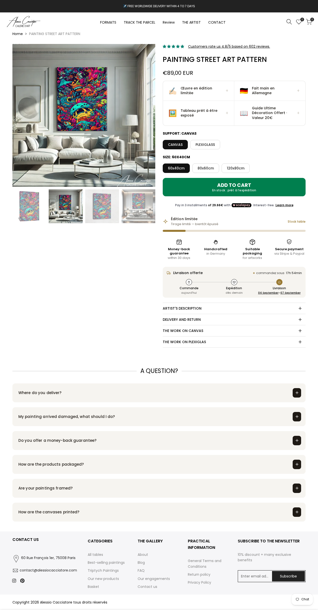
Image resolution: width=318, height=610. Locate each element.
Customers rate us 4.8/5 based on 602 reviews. (229, 46)
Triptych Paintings (103, 570)
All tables (95, 554)
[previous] (22, 116)
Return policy (199, 574)
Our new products (103, 578)
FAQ (141, 570)
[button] (198, 91)
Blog (141, 562)
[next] (145, 116)
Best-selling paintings (106, 562)
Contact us (147, 586)
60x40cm (176, 168)
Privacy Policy (199, 582)
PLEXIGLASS (205, 144)
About (143, 554)
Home (17, 33)
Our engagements (154, 578)
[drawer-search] (289, 22)
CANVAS (175, 144)
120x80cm (235, 168)
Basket (93, 586)
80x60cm (206, 168)
